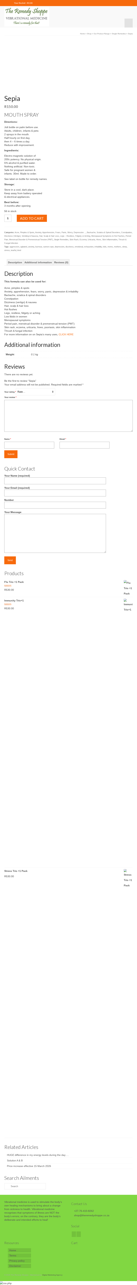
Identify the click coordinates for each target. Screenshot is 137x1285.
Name (7, 439)
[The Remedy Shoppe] (68, 17)
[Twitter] (79, 1234)
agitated (23, 247)
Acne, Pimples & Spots (24, 232)
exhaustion (88, 247)
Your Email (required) (17, 487)
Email (63, 439)
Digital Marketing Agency (52, 1275)
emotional (79, 247)
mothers (117, 247)
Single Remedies (61, 239)
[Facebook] (74, 1234)
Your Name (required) (17, 475)
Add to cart (32, 218)
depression (59, 247)
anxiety (31, 247)
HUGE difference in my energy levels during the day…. (38, 1155)
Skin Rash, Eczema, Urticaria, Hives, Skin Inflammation (93, 239)
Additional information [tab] (38, 262)
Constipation (126, 232)
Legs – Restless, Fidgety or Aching (75, 236)
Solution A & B (15, 1160)
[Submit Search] (7, 1186)
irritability (98, 247)
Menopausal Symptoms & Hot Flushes (108, 236)
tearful (13, 250)
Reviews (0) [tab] (61, 262)
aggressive (14, 247)
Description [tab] (15, 262)
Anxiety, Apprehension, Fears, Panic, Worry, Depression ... (60, 232)
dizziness (69, 247)
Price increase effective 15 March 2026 (29, 1166)
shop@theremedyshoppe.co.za (91, 1215)
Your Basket (23, 3)
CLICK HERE (66, 334)
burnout (38, 247)
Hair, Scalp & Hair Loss (49, 236)
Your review (10, 397)
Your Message (12, 512)
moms (110, 247)
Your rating (10, 392)
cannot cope (48, 247)
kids (104, 247)
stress (7, 250)
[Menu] (129, 23)
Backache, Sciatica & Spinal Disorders (103, 232)
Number (9, 500)
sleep (124, 247)
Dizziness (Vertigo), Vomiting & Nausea (21, 236)
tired (19, 250)
